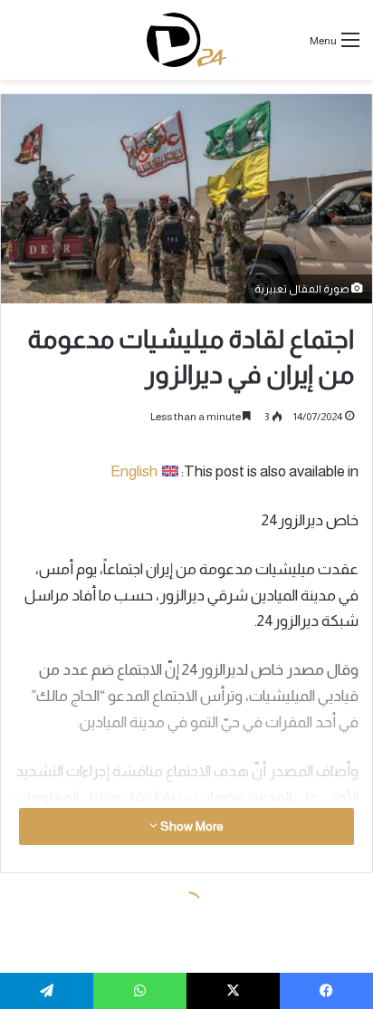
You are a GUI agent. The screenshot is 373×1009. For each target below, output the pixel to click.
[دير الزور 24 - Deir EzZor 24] (187, 40)
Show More (191, 826)
